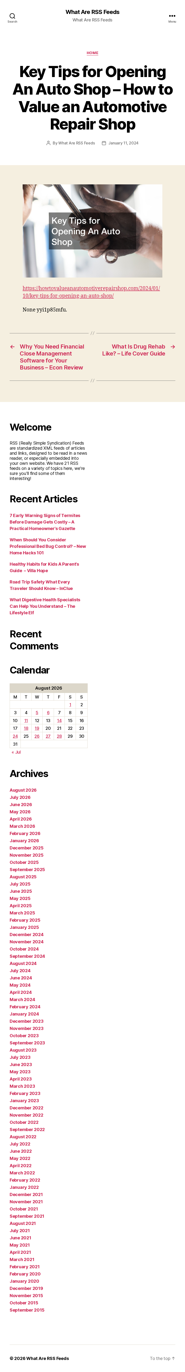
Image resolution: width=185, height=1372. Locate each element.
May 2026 (20, 811)
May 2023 (20, 1071)
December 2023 (27, 1021)
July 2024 (20, 970)
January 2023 (24, 1100)
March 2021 (22, 1259)
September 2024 (27, 956)
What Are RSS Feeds (92, 12)
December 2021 (26, 1194)
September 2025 (27, 869)
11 (26, 720)
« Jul (16, 752)
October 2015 (24, 1302)
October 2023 (24, 1035)
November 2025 (27, 855)
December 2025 (27, 847)
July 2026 (20, 797)
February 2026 (25, 833)
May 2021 (20, 1245)
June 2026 (21, 804)
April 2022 (20, 1165)
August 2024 (23, 963)
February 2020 (25, 1273)
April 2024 (21, 992)
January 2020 (24, 1281)
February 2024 (25, 1006)
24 (15, 736)
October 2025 (24, 862)
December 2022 (26, 1107)
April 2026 (21, 819)
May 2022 (20, 1158)
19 (37, 728)
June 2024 (21, 977)
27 (48, 736)
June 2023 (21, 1064)
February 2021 (25, 1266)
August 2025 (23, 876)
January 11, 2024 (123, 143)
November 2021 (26, 1201)
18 (26, 728)
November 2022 (26, 1115)
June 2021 (20, 1237)
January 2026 (24, 840)
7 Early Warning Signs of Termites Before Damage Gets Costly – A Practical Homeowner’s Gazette (45, 522)
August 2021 (23, 1223)
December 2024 (27, 934)
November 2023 (27, 1028)
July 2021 (20, 1230)
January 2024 (24, 1013)
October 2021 (24, 1208)
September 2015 (27, 1310)
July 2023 (20, 1057)
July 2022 (20, 1143)
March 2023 (22, 1086)
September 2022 (27, 1129)
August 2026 (23, 790)
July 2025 (20, 884)
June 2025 (21, 891)
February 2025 (25, 920)
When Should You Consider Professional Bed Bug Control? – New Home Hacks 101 (48, 546)
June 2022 (21, 1151)
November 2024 (27, 941)
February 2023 (25, 1093)
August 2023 (23, 1050)
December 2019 (26, 1288)
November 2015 (26, 1295)
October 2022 (24, 1122)
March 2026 (22, 826)
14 (59, 720)
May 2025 (20, 898)
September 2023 (27, 1042)
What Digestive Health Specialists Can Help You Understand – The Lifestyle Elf (45, 606)
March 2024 (22, 999)
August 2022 (23, 1136)
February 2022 (25, 1180)
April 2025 (21, 905)
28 (59, 736)
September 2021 (27, 1216)
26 (36, 736)
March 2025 (22, 912)
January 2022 (24, 1187)
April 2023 (21, 1078)
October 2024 (24, 948)
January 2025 (24, 927)
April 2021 (20, 1252)
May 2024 (20, 985)
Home (92, 53)
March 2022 (22, 1172)
